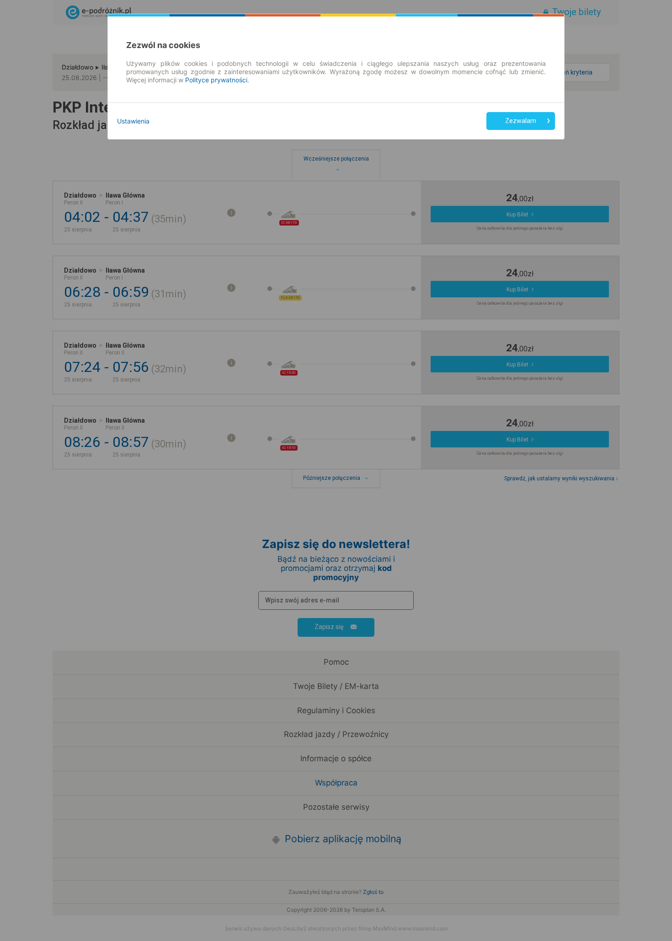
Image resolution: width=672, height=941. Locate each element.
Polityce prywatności (216, 80)
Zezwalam (520, 120)
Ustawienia (133, 121)
